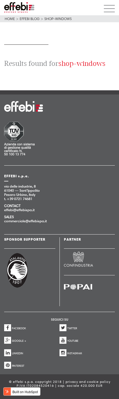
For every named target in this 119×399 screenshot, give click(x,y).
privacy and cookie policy (88, 382)
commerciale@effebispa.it (25, 221)
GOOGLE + (19, 341)
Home (10, 18)
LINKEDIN (17, 353)
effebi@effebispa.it (19, 210)
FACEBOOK (19, 328)
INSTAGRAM (74, 353)
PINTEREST (18, 366)
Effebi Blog (30, 18)
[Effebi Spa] (19, 7)
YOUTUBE (72, 341)
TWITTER (72, 328)
